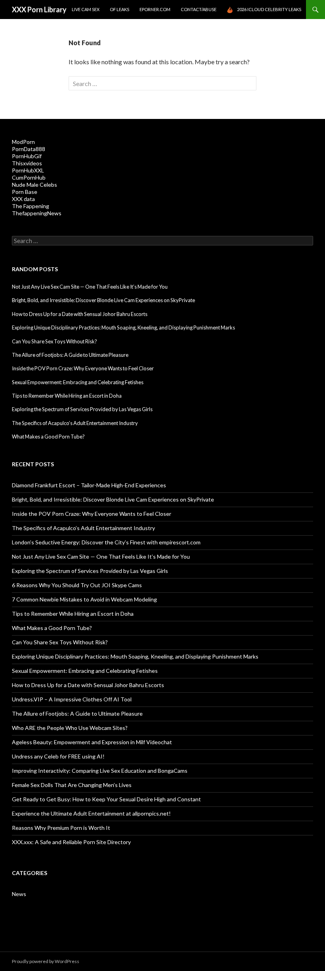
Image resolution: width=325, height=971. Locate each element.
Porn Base (24, 191)
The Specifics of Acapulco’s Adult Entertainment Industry (75, 423)
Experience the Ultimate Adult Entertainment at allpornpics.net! (91, 813)
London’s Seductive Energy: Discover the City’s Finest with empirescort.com (106, 542)
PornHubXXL (28, 170)
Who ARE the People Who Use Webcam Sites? (70, 727)
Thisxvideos (27, 163)
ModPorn (23, 141)
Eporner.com (155, 9)
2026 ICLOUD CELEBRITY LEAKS (269, 9)
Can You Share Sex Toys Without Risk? (54, 341)
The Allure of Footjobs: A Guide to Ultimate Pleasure (70, 355)
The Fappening (30, 206)
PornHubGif (27, 156)
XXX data (23, 198)
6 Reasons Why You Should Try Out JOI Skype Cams (77, 585)
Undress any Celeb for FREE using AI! (58, 756)
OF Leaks (119, 9)
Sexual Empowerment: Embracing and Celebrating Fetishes (77, 382)
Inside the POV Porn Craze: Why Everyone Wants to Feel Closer (83, 368)
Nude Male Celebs (34, 184)
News (19, 894)
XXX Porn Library (39, 9)
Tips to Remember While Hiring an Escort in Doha (67, 396)
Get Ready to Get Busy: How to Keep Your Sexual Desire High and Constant (106, 799)
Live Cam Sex (85, 9)
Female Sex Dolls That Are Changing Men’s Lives (72, 784)
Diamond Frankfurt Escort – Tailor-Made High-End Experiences (89, 485)
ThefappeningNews (36, 213)
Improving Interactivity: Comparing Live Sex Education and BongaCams (99, 770)
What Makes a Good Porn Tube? (48, 436)
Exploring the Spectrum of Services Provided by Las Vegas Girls (82, 409)
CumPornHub (29, 177)
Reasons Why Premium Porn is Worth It (61, 827)
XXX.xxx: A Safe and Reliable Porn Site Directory (71, 842)
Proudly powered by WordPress (45, 961)
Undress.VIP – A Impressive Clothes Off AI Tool (72, 699)
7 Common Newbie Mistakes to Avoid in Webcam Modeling (84, 599)
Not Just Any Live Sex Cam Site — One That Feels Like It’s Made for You (90, 286)
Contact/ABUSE (198, 9)
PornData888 (28, 149)
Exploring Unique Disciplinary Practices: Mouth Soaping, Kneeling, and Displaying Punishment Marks (123, 327)
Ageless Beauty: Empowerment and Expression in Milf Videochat (92, 742)
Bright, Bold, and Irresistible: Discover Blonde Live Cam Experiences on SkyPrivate (103, 300)
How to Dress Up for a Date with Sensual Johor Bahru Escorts (79, 314)
